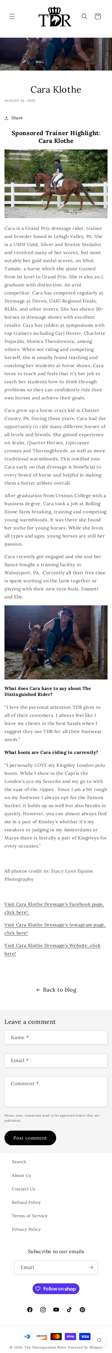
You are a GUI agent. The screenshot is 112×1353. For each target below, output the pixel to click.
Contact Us (23, 1189)
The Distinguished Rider (45, 1347)
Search (19, 1161)
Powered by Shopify (85, 1347)
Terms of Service (30, 1215)
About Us (21, 1175)
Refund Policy (26, 1202)
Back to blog (59, 989)
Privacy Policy (26, 1229)
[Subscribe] (90, 1267)
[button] (12, 16)
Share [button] (17, 117)
